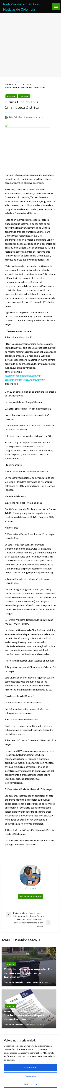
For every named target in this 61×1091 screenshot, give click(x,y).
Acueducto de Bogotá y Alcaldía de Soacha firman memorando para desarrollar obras (26, 1015)
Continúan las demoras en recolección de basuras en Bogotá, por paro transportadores (28, 973)
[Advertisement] (30, 44)
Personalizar (30, 1075)
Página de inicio (12, 84)
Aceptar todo (30, 1067)
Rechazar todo (30, 1084)
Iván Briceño (15, 117)
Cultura (24, 96)
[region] (30, 1063)
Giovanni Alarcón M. (14, 982)
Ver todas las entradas (30, 896)
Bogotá (27, 84)
